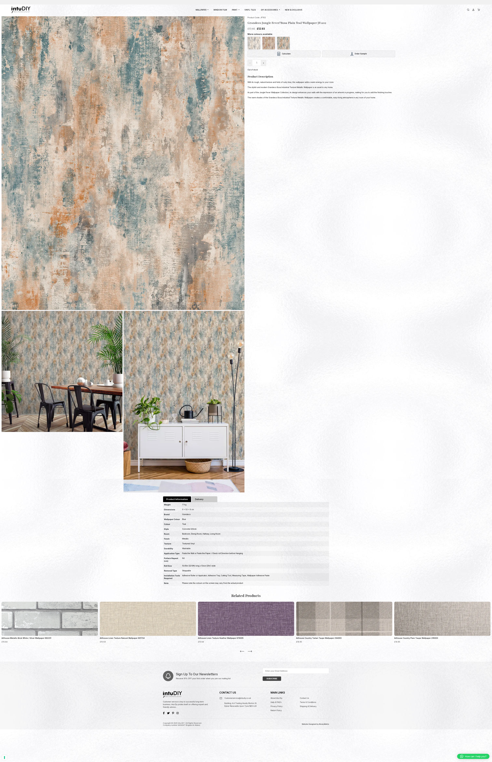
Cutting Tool (226, 575)
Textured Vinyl (188, 543)
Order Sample (361, 54)
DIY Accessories (269, 10)
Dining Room (196, 534)
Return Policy (276, 710)
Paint (234, 10)
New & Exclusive (293, 10)
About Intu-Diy (276, 698)
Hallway (206, 534)
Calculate (286, 54)
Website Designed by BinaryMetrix (315, 724)
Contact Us (304, 698)
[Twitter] (168, 713)
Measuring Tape (239, 575)
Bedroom (186, 534)
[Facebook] (164, 713)
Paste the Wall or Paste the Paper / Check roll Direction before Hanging (212, 553)
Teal (184, 524)
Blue (184, 519)
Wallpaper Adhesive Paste (258, 575)
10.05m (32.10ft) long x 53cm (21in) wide (199, 566)
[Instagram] (177, 713)
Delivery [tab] (199, 499)
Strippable (186, 571)
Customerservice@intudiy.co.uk (237, 698)
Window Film (220, 10)
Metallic (185, 539)
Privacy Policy (277, 706)
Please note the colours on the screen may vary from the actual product (212, 583)
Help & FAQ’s (276, 702)
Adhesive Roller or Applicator (194, 575)
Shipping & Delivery (308, 706)
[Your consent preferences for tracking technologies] (4, 757)
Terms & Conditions (308, 702)
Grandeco (186, 514)
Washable (186, 548)
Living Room (215, 534)
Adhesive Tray (214, 575)
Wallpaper (201, 10)
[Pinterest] (173, 713)
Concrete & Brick (189, 529)
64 (183, 558)
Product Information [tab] (177, 499)
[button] (473, 756)
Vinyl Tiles (250, 10)
